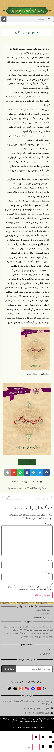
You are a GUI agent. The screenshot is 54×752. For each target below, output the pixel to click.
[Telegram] (33, 689)
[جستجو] (3, 19)
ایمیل (49, 572)
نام (50, 560)
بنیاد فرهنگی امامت (42, 613)
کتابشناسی (35, 482)
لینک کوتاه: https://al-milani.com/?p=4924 (27, 488)
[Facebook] (15, 689)
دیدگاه (49, 524)
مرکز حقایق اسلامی (43, 610)
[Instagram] (45, 689)
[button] (27, 462)
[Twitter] (9, 689)
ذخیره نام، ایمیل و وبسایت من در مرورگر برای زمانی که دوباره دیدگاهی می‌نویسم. (30, 587)
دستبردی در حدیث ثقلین (27, 32)
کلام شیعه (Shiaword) (41, 617)
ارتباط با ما (46, 649)
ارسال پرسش (45, 653)
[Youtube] (39, 689)
